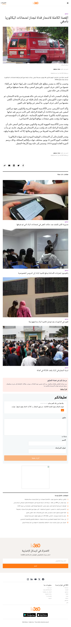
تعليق (64, 417)
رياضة (66, 598)
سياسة (66, 587)
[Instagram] (28, 579)
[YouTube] (35, 579)
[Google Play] (29, 615)
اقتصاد (66, 589)
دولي (67, 602)
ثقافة (67, 594)
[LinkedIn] (32, 579)
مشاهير (66, 600)
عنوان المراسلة (60, 448)
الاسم (64, 440)
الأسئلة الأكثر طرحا (47, 589)
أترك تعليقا (35, 458)
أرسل (35, 566)
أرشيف (49, 598)
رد (62, 410)
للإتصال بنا (49, 596)
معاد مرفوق (56, 69)
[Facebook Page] (43, 579)
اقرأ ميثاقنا (63, 389)
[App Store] (42, 615)
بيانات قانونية (48, 594)
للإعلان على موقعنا (47, 592)
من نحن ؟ (49, 587)
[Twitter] (39, 579)
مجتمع (66, 13)
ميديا (67, 596)
